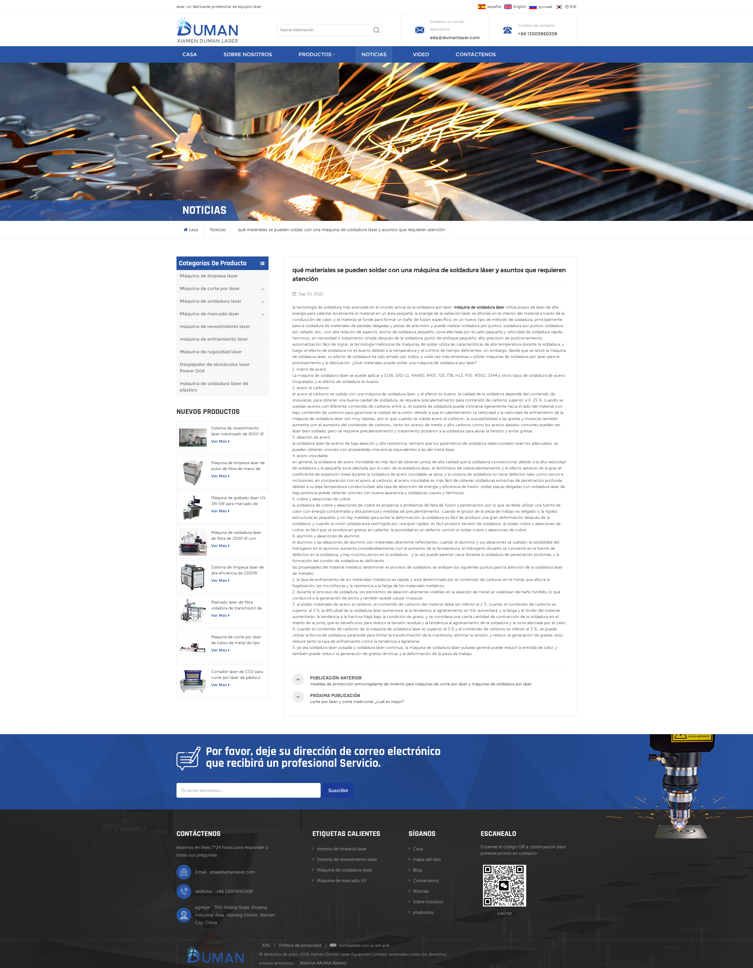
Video (421, 54)
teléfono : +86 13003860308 (224, 891)
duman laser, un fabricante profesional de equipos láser (230, 6)
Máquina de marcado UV (341, 880)
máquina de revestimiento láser (215, 326)
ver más (219, 441)
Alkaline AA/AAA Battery (323, 962)
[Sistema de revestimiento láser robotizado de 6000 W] (193, 437)
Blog (417, 869)
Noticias (374, 54)
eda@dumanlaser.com (455, 37)
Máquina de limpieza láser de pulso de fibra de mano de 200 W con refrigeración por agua (238, 465)
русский (545, 6)
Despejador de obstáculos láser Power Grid (215, 367)
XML (266, 945)
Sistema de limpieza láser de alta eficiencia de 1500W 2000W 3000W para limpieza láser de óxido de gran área (237, 570)
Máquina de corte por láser (210, 288)
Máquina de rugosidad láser (211, 351)
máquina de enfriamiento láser (214, 339)
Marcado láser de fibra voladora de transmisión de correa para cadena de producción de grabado (236, 605)
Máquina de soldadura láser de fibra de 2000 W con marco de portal (236, 535)
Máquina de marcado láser (209, 313)
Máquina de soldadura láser (210, 301)
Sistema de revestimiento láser (347, 859)
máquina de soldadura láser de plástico (214, 387)
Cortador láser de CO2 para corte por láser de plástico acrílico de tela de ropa (237, 674)
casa (189, 54)
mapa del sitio (427, 859)
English (520, 6)
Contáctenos (476, 54)
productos (315, 54)
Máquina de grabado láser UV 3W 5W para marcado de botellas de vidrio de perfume (238, 501)
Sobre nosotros (248, 54)
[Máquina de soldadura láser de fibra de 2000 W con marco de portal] (193, 542)
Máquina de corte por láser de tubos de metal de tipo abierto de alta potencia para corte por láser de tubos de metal (238, 640)
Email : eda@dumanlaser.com (225, 871)
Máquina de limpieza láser (209, 276)
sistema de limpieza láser (342, 848)
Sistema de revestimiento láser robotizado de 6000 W (237, 431)
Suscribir (338, 790)
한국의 (571, 6)
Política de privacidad (300, 945)
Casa (418, 848)
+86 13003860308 (537, 33)
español (494, 6)
